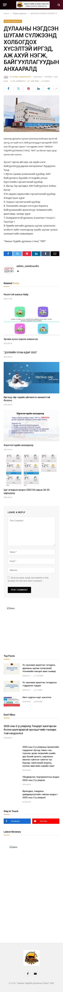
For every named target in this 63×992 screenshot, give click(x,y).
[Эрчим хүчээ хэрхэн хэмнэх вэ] (31, 319)
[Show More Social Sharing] (56, 89)
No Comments (19, 81)
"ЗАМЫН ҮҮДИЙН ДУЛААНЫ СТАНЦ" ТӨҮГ (35, 983)
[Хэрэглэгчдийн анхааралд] (31, 425)
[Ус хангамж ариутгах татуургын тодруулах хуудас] (12, 686)
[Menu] (5, 4)
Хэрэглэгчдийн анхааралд (18, 445)
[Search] (58, 4)
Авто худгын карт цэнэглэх (36, 697)
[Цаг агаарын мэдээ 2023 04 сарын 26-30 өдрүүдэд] (31, 470)
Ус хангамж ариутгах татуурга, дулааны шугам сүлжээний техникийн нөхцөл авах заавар (39, 668)
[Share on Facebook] (8, 89)
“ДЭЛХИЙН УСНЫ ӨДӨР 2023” (20, 352)
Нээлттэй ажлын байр (16, 294)
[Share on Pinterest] (28, 89)
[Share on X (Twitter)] (18, 89)
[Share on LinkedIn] (38, 89)
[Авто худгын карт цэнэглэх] (12, 701)
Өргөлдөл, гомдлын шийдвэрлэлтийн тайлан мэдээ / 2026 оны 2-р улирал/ (40, 794)
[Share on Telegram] (48, 89)
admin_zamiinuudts (22, 77)
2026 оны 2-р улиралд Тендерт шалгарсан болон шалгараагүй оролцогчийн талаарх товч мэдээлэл (30, 729)
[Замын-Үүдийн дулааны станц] (33, 5)
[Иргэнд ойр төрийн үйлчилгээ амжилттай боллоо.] (31, 377)
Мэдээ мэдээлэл (13, 21)
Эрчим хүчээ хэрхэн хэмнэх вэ (21, 339)
